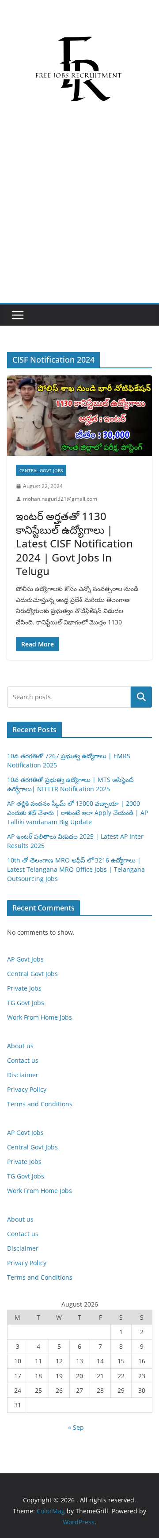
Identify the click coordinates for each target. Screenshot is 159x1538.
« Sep (76, 1427)
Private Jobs (24, 988)
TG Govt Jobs (25, 1002)
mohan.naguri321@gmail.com (60, 499)
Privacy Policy (26, 1089)
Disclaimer (22, 1075)
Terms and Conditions (39, 1104)
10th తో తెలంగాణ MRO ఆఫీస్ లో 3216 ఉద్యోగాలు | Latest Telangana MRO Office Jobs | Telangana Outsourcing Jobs (76, 869)
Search (141, 697)
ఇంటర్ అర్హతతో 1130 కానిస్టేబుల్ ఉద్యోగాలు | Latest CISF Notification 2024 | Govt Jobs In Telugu (74, 543)
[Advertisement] (79, 219)
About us (20, 1046)
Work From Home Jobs (39, 1017)
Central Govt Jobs (41, 470)
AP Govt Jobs (25, 959)
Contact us (22, 1060)
